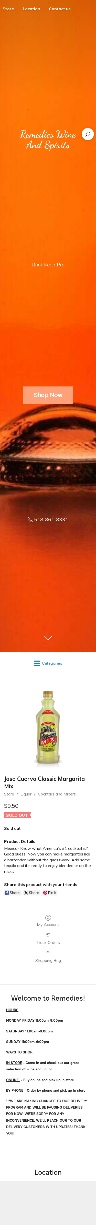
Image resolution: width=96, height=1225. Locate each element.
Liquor (25, 793)
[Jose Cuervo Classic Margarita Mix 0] (48, 724)
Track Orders (48, 942)
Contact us (60, 8)
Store (9, 793)
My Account (48, 924)
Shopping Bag (48, 960)
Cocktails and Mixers (57, 793)
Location (31, 8)
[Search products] (88, 134)
